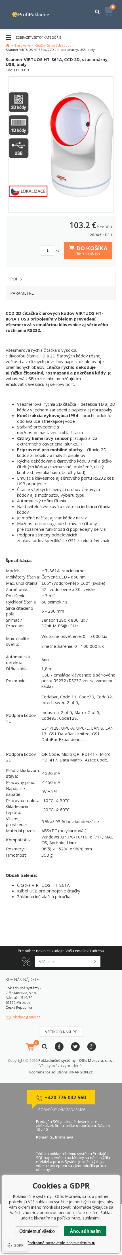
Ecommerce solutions (48, 1072)
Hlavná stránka (7, 45)
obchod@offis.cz (26, 1017)
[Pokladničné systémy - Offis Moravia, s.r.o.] (30, 14)
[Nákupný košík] (30, 1047)
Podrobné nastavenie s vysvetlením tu (61, 1243)
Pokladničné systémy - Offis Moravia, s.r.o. (75, 1060)
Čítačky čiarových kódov (53, 45)
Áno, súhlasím (85, 1231)
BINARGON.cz (80, 1072)
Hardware (22, 45)
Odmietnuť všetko (37, 1231)
